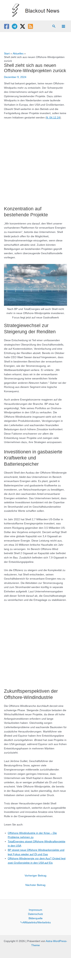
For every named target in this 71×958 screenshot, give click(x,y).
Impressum (35, 909)
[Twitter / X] (22, 26)
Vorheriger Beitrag (35, 875)
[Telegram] (14, 26)
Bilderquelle (36, 918)
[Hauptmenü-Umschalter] (63, 26)
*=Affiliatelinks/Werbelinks (35, 922)
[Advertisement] (35, 161)
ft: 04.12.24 (53, 117)
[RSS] (30, 26)
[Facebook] (6, 26)
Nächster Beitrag (35, 885)
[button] (54, 26)
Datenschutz (35, 914)
